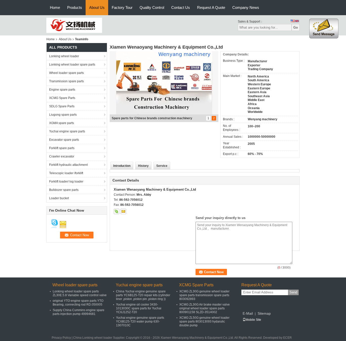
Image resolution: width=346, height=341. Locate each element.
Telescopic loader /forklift (66, 173)
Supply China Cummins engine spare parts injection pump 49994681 (78, 312)
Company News (245, 7)
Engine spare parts (62, 89)
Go (295, 27)
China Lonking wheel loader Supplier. (99, 337)
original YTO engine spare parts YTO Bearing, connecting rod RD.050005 (78, 302)
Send (293, 292)
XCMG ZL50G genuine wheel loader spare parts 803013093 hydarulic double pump (204, 321)
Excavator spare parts (64, 140)
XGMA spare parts (61, 123)
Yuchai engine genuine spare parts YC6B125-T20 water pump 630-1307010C (140, 321)
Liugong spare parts (63, 114)
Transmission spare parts (66, 81)
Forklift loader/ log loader (66, 181)
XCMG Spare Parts (62, 98)
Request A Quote (211, 7)
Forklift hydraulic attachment (68, 165)
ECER (287, 337)
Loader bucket (59, 198)
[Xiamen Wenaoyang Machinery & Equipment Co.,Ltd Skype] (116, 211)
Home (55, 7)
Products (74, 7)
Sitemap (264, 313)
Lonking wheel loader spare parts (72, 64)
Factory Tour (122, 7)
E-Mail (248, 313)
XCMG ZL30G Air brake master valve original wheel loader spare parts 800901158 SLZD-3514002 (204, 308)
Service (161, 166)
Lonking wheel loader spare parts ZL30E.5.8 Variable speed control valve (80, 293)
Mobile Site (253, 320)
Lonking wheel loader (64, 56)
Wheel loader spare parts (66, 73)
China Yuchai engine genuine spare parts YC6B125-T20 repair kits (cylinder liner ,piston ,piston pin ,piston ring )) (143, 295)
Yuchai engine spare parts (67, 131)
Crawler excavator (61, 156)
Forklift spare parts (61, 148)
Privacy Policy (61, 337)
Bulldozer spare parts (64, 190)
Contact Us (180, 7)
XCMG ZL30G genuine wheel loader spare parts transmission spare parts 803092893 (204, 295)
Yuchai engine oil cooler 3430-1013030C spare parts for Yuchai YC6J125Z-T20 (138, 308)
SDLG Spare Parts (61, 106)
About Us (97, 7)
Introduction (121, 166)
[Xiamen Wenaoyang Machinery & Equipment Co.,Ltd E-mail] (123, 211)
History (143, 166)
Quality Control (152, 7)
